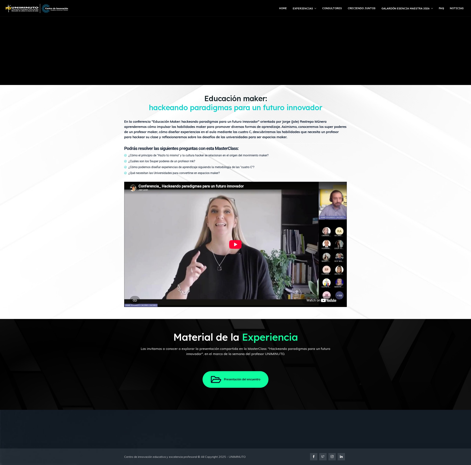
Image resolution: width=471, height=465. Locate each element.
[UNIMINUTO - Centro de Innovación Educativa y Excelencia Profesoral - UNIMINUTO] (37, 8)
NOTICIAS (457, 8)
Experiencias (303, 8)
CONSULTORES (332, 8)
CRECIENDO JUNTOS (362, 8)
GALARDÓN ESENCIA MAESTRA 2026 (405, 8)
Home (283, 8)
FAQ (441, 8)
